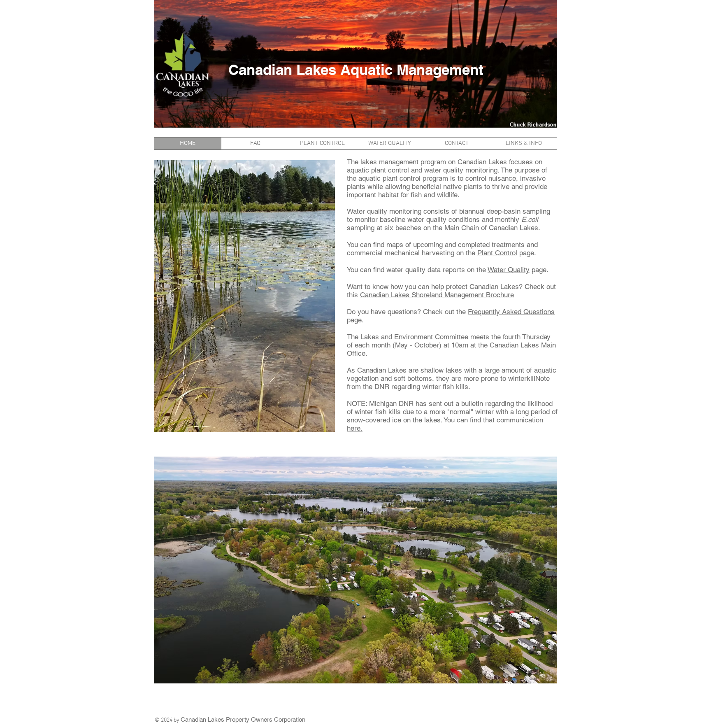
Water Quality (509, 270)
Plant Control (497, 253)
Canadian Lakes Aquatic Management (355, 69)
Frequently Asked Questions (511, 312)
